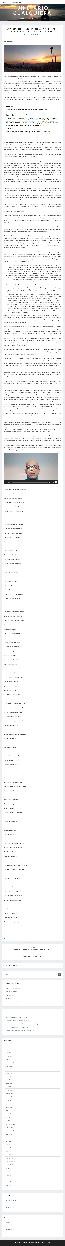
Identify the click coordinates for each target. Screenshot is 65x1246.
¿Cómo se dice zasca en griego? (21, 1020)
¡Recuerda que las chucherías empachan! (16, 1002)
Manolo (39, 34)
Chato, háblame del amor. (20, 1017)
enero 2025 (8, 1090)
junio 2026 (8, 1049)
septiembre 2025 (10, 1070)
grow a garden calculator (12, 1024)
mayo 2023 (8, 1141)
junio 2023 (8, 1138)
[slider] (30, 482)
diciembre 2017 (9, 1185)
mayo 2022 (8, 1182)
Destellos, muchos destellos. (26, 1031)
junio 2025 (8, 1080)
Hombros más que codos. (12, 998)
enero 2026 (8, 1056)
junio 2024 (8, 1104)
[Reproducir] (6, 482)
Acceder (7, 1222)
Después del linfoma (11, 1200)
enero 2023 (8, 1155)
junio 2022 (8, 1178)
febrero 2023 (9, 1151)
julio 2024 (8, 1100)
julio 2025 (8, 1076)
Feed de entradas (10, 1226)
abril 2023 (8, 1144)
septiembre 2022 (10, 1168)
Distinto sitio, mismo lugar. (21, 1027)
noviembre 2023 (10, 1124)
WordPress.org (9, 1233)
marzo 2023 (8, 1148)
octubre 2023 (9, 1127)
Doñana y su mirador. (11, 992)
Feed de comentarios (11, 1229)
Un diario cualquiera (12, 2)
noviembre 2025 (10, 1063)
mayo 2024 (8, 1107)
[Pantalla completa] (56, 482)
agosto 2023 (9, 1134)
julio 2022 (8, 1175)
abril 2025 (8, 1087)
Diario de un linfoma (12, 939)
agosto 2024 (9, 1097)
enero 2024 (8, 1117)
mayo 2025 (8, 1083)
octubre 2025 (9, 1066)
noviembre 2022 (10, 1161)
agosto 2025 (9, 1073)
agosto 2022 (9, 1172)
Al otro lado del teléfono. (12, 988)
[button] (31, 468)
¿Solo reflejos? (9, 995)
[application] (31, 468)
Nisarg (48, 1242)
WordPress (36, 1242)
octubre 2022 (9, 1165)
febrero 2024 (9, 1114)
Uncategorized (24, 939)
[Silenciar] (53, 482)
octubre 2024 (9, 1093)
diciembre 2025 (9, 1059)
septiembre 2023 (10, 1131)
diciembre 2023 (9, 1121)
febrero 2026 (9, 1053)
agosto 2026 (9, 1046)
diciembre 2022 (9, 1158)
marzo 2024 (8, 1110)
